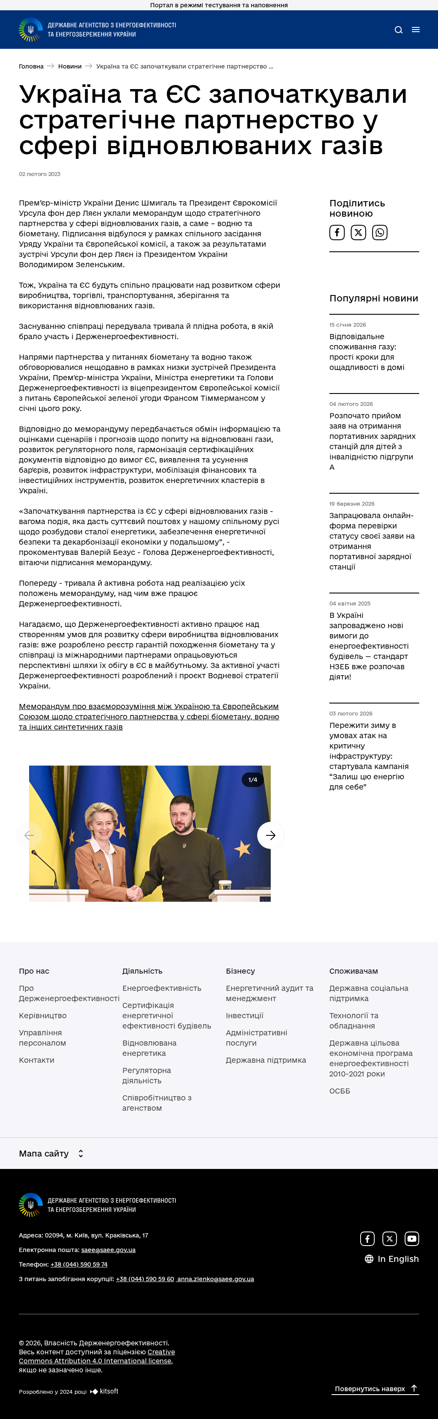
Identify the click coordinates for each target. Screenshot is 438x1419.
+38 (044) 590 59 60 (145, 1279)
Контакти (36, 1060)
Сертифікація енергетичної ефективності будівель (166, 1015)
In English (398, 1259)
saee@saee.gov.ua (108, 1249)
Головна (31, 66)
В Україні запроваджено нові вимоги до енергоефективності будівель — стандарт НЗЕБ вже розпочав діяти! (369, 646)
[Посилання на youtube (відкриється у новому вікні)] (412, 1238)
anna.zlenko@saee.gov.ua (216, 1279)
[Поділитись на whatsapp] (380, 232)
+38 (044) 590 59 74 (78, 1264)
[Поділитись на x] (358, 232)
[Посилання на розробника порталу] (102, 1391)
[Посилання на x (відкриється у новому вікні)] (389, 1238)
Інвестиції (244, 1015)
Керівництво (43, 1015)
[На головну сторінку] (97, 29)
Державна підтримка (266, 1060)
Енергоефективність (161, 988)
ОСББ (339, 1091)
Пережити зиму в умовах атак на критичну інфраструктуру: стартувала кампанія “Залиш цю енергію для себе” (369, 756)
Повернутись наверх (370, 1388)
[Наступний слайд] (270, 835)
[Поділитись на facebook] (337, 232)
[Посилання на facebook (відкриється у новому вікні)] (367, 1238)
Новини (70, 66)
